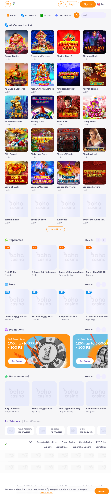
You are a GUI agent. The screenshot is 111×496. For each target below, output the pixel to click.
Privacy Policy (68, 442)
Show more (55, 229)
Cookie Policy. (46, 493)
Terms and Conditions (47, 442)
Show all (89, 240)
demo (17, 48)
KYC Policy (101, 442)
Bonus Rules (61, 447)
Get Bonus (17, 361)
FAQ (30, 442)
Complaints (101, 447)
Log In (72, 4)
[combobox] (101, 4)
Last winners (32, 421)
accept (101, 491)
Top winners (12, 421)
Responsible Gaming (81, 447)
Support (47, 447)
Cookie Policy (85, 442)
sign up (88, 4)
